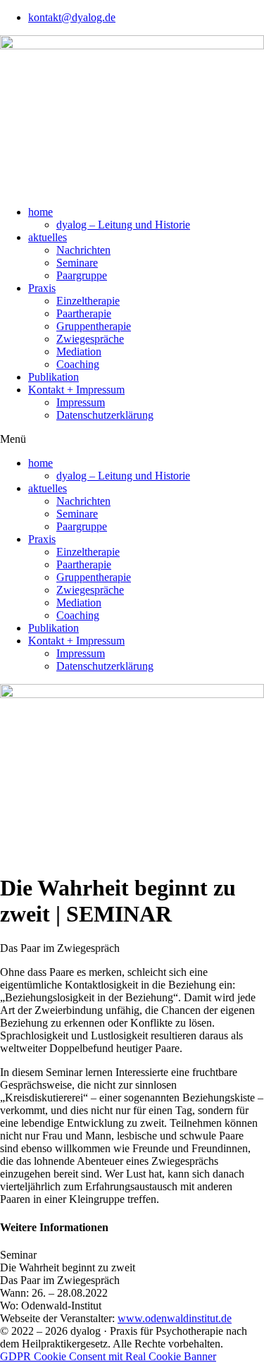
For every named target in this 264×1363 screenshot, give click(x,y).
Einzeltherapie (88, 301)
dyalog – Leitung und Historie (123, 225)
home (40, 212)
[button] (132, 439)
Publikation (53, 377)
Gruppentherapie (93, 326)
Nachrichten (83, 250)
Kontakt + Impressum (76, 390)
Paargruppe (81, 275)
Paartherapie (83, 313)
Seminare (77, 263)
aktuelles (47, 237)
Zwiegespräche (90, 339)
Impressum (80, 402)
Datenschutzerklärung (104, 415)
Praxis (42, 288)
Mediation (78, 351)
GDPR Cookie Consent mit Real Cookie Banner (108, 1356)
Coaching (77, 364)
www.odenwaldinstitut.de (175, 1318)
